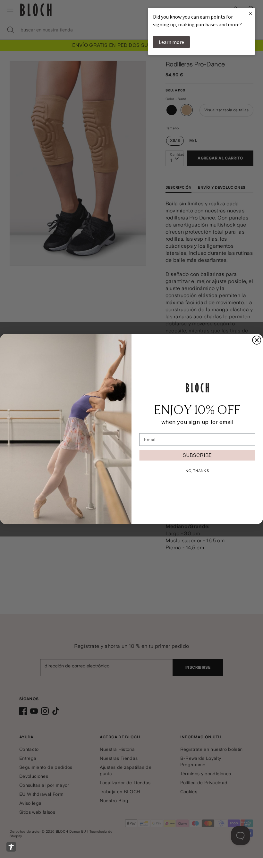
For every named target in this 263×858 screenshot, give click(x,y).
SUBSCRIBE (197, 455)
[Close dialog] (256, 340)
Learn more (171, 42)
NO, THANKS (197, 470)
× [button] (250, 13)
